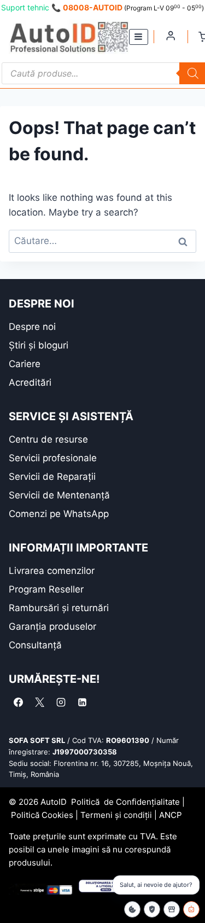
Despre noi (32, 326)
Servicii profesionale (53, 457)
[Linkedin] (82, 702)
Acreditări (30, 382)
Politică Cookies (42, 815)
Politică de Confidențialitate (125, 802)
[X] (39, 702)
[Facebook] (18, 702)
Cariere (24, 363)
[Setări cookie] (132, 909)
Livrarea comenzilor (52, 570)
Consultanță (35, 645)
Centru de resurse (48, 439)
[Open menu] (138, 37)
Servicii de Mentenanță (59, 495)
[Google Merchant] (171, 909)
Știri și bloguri (38, 345)
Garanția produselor (52, 626)
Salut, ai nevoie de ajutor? (156, 885)
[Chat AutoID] (191, 909)
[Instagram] (60, 702)
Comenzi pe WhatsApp (59, 513)
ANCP (170, 815)
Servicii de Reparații (52, 476)
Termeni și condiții (116, 815)
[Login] (170, 35)
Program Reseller (46, 589)
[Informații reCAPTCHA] (152, 909)
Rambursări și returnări (59, 607)
